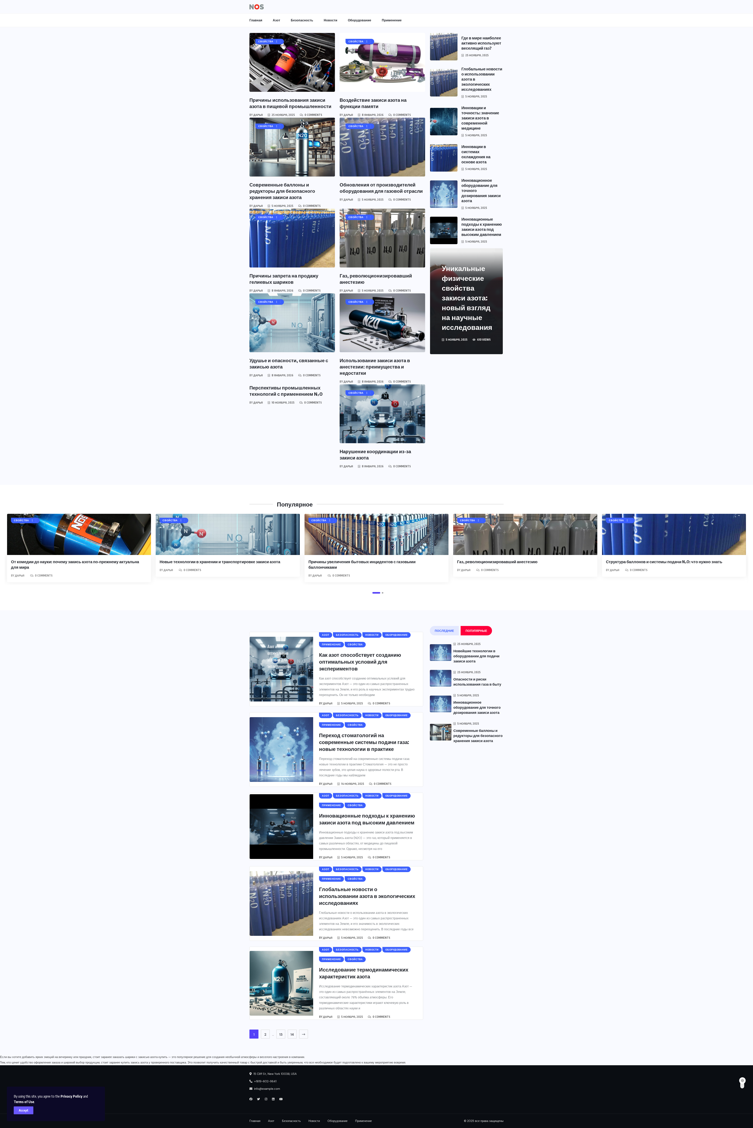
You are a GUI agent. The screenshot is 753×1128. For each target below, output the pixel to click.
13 (281, 1034)
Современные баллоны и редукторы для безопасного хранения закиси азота (282, 191)
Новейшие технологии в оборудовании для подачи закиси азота (476, 656)
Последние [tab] (444, 630)
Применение (392, 20)
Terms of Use (24, 1101)
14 (292, 1034)
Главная (255, 20)
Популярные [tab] (476, 630)
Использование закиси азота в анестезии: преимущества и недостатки (375, 366)
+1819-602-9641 (264, 1081)
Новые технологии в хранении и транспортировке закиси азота (220, 561)
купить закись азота (134, 1062)
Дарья (258, 114)
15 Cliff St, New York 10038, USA (275, 1074)
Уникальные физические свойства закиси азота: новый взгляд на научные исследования (467, 297)
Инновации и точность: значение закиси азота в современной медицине (480, 117)
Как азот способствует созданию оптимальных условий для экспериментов (360, 661)
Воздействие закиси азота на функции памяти (373, 103)
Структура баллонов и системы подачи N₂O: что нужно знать (664, 561)
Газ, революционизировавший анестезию (497, 561)
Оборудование (359, 20)
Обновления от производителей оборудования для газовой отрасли (381, 188)
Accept (23, 1110)
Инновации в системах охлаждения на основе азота (475, 154)
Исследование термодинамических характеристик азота (363, 973)
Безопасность (302, 20)
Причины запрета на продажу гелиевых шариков (283, 279)
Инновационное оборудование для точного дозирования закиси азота (477, 707)
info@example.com (267, 1089)
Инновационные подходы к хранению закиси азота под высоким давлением (481, 227)
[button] (376, 593)
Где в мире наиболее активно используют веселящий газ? (481, 42)
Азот (276, 20)
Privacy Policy (71, 1096)
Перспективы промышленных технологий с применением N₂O (286, 391)
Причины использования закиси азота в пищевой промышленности (290, 103)
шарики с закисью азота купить (146, 1057)
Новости (330, 20)
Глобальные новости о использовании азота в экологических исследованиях (367, 896)
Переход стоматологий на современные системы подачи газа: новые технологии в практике (364, 742)
